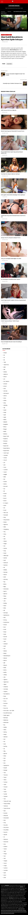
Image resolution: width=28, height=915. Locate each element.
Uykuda (5, 834)
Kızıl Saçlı (6, 612)
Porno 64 (6, 708)
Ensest (5, 493)
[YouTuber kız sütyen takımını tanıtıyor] (14, 165)
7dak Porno (6, 364)
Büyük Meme (7, 448)
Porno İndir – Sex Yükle (9, 710)
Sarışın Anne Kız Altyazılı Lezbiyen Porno (10, 237)
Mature (5, 658)
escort (10, 911)
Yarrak (5, 849)
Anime (5, 395)
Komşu (5, 620)
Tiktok (5, 779)
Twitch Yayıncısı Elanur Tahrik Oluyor (10, 321)
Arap (5, 403)
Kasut (5, 605)
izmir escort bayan (8, 910)
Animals (5, 391)
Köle (5, 617)
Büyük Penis (6, 450)
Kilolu (5, 608)
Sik (4, 748)
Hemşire (5, 572)
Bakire (5, 419)
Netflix (5, 672)
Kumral (5, 636)
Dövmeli (5, 486)
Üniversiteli (6, 818)
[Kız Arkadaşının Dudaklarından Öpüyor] (14, 270)
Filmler (5, 522)
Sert (4, 739)
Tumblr (5, 794)
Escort (5, 498)
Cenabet (6, 455)
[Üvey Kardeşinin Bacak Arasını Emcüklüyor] (14, 332)
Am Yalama (6, 381)
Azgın (5, 417)
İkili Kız (5, 584)
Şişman (5, 753)
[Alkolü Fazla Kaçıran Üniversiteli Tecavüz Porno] (14, 122)
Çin (4, 462)
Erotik (5, 496)
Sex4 (5, 744)
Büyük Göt (6, 445)
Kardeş (5, 603)
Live (4, 648)
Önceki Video (4, 70)
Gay (4, 531)
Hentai (5, 574)
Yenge (5, 853)
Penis (5, 696)
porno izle (20, 908)
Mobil (5, 667)
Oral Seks (6, 689)
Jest (5, 601)
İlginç (5, 586)
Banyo (5, 426)
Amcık (5, 386)
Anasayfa (3, 11)
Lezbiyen (6, 643)
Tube (5, 789)
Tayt (5, 772)
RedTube (6, 717)
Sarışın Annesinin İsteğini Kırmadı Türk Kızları (15, 74)
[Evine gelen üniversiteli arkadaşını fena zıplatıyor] (14, 185)
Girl (4, 536)
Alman (5, 376)
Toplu (5, 784)
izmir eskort (14, 910)
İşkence (5, 593)
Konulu (5, 624)
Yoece (5, 863)
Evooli (5, 510)
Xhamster (6, 841)
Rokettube (6, 722)
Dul (4, 488)
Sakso (5, 729)
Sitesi (5, 756)
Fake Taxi (6, 512)
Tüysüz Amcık (7, 808)
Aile (4, 369)
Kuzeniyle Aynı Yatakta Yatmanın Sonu (12, 83)
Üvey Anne (6, 827)
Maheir (5, 651)
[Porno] (14, 2)
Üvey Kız (5, 832)
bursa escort (6, 911)
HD (4, 567)
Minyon (5, 665)
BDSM (5, 431)
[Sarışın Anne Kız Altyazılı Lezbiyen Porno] (14, 228)
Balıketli (5, 422)
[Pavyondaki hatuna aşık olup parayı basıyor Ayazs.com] (14, 143)
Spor (5, 760)
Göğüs (5, 543)
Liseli (5, 646)
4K (4, 357)
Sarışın (5, 734)
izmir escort (6, 913)
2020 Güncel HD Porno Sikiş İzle (8, 110)
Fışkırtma (6, 524)
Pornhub (5, 703)
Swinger (5, 770)
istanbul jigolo (19, 910)
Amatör (5, 383)
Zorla (5, 877)
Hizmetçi (6, 579)
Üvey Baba (6, 829)
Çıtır (4, 465)
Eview (5, 505)
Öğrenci (5, 679)
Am (4, 379)
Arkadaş (5, 405)
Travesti (5, 787)
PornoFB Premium (8, 713)
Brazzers (5, 441)
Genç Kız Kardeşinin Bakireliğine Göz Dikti (11, 258)
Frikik (5, 527)
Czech (5, 472)
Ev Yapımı (6, 503)
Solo (5, 758)
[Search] (26, 1)
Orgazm (5, 691)
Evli (4, 508)
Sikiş (4, 751)
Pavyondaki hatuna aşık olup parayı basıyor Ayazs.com (12, 152)
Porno (5, 705)
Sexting (5, 746)
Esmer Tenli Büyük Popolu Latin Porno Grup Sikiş (14, 8)
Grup (5, 550)
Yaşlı (5, 851)
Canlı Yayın (6, 453)
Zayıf (5, 872)
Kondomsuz (6, 622)
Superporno (6, 765)
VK (4, 837)
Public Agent (6, 715)
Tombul (5, 782)
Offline (5, 674)
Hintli (5, 577)
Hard (5, 560)
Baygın (5, 429)
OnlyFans (6, 686)
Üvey (5, 822)
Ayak (5, 414)
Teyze (5, 777)
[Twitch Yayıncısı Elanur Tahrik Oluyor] (14, 312)
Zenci (5, 875)
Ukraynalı (6, 815)
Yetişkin (5, 861)
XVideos (5, 846)
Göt (4, 546)
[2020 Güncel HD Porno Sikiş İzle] (14, 101)
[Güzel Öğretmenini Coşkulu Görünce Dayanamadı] (14, 291)
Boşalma (6, 438)
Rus (4, 725)
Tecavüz (6, 775)
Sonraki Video (23, 79)
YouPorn (5, 868)
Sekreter (5, 736)
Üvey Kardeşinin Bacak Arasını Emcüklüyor (11, 341)
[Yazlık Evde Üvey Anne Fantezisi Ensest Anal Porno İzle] (14, 206)
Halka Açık (6, 555)
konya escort (11, 913)
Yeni (5, 856)
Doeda (5, 481)
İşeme (5, 591)
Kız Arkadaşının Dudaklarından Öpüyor (10, 279)
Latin (5, 641)
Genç (5, 534)
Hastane (5, 565)
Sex (4, 741)
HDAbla (5, 570)
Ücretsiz (7, 34)
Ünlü (10, 34)
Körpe (5, 632)
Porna (5, 701)
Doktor (5, 484)
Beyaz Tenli (6, 436)
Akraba (5, 372)
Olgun (5, 684)
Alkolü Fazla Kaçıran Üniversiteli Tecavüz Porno (12, 131)
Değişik (5, 474)
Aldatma (6, 374)
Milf (4, 663)
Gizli (4, 539)
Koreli (5, 629)
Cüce (5, 467)
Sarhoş (5, 732)
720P (5, 362)
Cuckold (5, 469)
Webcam (6, 839)
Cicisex (5, 457)
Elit (4, 491)
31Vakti (5, 352)
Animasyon (6, 393)
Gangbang (6, 529)
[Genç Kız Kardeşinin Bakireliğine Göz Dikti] (14, 249)
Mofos (5, 670)
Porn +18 (5, 698)
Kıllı (4, 610)
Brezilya (5, 443)
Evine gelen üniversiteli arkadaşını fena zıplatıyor (13, 195)
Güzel (5, 553)
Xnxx (5, 844)
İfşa (4, 581)
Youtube (6, 870)
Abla (5, 367)
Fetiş (5, 517)
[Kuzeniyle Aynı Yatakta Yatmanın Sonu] (25, 83)
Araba (5, 400)
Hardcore (6, 562)
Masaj (5, 653)
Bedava (5, 434)
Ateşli (5, 412)
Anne (5, 398)
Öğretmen (6, 682)
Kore (5, 627)
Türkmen (9, 11)
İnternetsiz (6, 589)
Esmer (5, 500)
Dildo (5, 477)
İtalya (5, 596)
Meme (5, 660)
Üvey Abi (6, 825)
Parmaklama (7, 694)
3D (4, 355)
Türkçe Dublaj (7, 803)
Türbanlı (5, 796)
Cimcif (5, 460)
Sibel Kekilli (9, 63)
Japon (5, 598)
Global (5, 541)
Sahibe (5, 727)
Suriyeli (5, 767)
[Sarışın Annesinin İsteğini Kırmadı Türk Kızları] (3, 74)
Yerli (5, 858)
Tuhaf (5, 791)
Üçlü (5, 810)
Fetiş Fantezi (6, 519)
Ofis (4, 677)
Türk (5, 798)
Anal (5, 388)
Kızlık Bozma (6, 615)
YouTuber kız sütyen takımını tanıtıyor (10, 174)
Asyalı (5, 410)
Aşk (4, 407)
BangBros (6, 424)
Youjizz (5, 865)
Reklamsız (6, 720)
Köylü (5, 634)
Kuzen (5, 639)
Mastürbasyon (7, 655)
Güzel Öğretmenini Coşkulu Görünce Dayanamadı (13, 300)
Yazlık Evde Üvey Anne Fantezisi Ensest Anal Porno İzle (13, 216)
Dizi (4, 479)
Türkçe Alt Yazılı (7, 801)
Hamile (5, 558)
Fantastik (6, 515)
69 (4, 360)
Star (4, 763)
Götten (5, 548)
